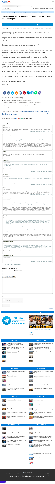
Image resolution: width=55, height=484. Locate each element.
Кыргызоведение (23, 6)
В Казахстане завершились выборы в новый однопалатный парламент (15, 352)
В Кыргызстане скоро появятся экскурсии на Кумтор (16, 412)
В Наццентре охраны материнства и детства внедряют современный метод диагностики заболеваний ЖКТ (41, 445)
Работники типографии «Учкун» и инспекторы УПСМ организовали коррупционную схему (23, 104)
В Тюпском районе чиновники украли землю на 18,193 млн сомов (18, 105)
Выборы (4, 6)
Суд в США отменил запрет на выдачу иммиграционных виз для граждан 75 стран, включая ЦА (15, 344)
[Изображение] (10, 277)
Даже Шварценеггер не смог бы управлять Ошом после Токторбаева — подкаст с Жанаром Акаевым (40, 331)
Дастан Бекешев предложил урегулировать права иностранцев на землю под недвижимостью (42, 380)
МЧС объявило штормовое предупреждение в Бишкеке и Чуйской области (15, 389)
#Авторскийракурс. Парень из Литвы (13, 444)
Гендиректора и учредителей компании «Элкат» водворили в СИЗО (18, 100)
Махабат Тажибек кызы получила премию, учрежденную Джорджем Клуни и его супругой (15, 380)
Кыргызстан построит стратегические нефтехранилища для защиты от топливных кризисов (41, 376)
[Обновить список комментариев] (10, 123)
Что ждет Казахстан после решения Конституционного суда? (40, 400)
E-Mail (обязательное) (18, 273)
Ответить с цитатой (40, 131)
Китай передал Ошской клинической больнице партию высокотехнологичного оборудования (42, 428)
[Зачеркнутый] (8, 277)
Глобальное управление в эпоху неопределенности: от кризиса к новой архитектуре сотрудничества (43, 409)
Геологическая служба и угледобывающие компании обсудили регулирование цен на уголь (16, 400)
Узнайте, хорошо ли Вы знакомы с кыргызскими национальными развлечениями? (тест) (42, 462)
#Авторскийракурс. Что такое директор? (14, 427)
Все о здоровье (31, 6)
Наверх (51, 308)
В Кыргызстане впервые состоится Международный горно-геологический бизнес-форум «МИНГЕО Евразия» (16, 404)
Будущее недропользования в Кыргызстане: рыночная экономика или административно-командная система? (15, 409)
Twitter (44, 8)
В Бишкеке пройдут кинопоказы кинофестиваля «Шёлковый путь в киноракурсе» (16, 376)
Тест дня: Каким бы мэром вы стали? (40, 457)
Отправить (6, 305)
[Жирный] (3, 277)
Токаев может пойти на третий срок (13, 355)
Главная (4, 12)
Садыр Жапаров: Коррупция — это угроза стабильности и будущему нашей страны (22, 102)
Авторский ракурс (11, 6)
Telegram (52, 8)
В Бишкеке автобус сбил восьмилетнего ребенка (42, 360)
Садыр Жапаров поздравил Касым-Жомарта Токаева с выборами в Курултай (15, 348)
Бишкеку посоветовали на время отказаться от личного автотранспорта (15, 385)
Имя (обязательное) (18, 270)
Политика (8, 12)
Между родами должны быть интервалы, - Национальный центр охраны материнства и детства (42, 433)
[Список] (13, 277)
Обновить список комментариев (13, 264)
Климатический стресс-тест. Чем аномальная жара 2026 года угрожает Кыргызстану (43, 417)
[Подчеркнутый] (6, 277)
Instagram (50, 8)
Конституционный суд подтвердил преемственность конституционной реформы (43, 404)
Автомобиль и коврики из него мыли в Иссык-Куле (42, 351)
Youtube (48, 8)
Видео (17, 6)
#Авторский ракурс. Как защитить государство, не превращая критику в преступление (16, 437)
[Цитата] (11, 277)
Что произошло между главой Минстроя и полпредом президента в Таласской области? (42, 348)
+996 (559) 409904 (27, 118)
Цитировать (49, 131)
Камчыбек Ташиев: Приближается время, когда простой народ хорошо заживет (21, 107)
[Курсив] (5, 277)
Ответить (32, 131)
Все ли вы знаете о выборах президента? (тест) (42, 453)
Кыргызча (50, 6)
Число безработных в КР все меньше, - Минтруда (42, 388)
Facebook (46, 8)
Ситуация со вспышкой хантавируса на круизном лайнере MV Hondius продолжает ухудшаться (42, 437)
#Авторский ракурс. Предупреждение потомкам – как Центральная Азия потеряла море (16, 433)
